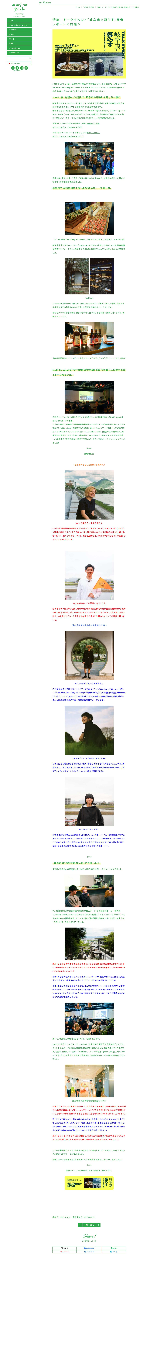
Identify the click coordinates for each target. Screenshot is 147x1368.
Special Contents (18, 25)
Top (11, 20)
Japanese (15, 63)
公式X (66, 1248)
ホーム (77, 7)
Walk (11, 39)
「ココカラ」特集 (88, 7)
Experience (15, 48)
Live (11, 34)
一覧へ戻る (89, 1225)
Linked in (90, 1252)
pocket (66, 1252)
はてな (115, 1252)
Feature (13, 30)
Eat (11, 43)
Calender (14, 53)
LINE (115, 1248)
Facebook (90, 1248)
